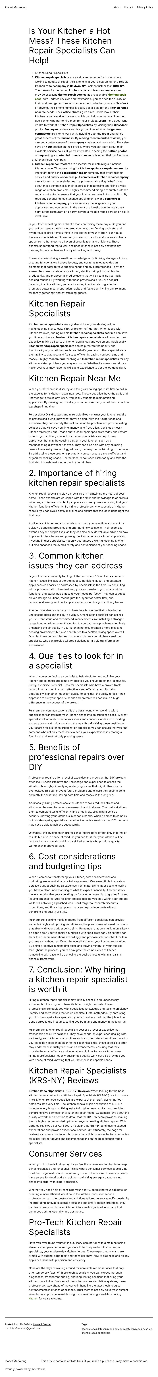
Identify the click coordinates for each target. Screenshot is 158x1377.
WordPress (38, 1369)
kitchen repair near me (139, 1329)
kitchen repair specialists (95, 1332)
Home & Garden (42, 1324)
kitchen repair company (111, 1329)
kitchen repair (89, 1329)
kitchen (33, 1298)
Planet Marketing (16, 7)
